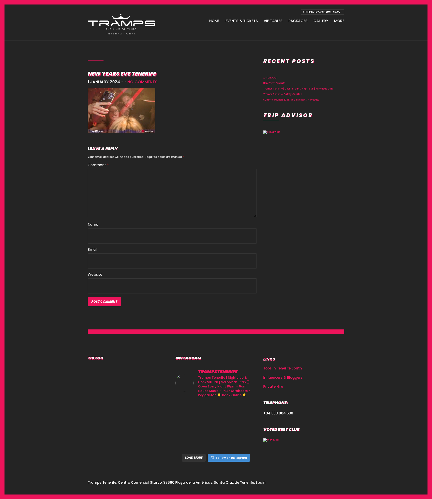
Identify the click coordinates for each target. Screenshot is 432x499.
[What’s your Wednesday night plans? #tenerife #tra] (243, 443)
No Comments (142, 82)
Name (93, 224)
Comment (98, 165)
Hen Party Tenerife (274, 83)
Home (214, 20)
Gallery (320, 20)
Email (92, 249)
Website (95, 274)
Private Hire (273, 386)
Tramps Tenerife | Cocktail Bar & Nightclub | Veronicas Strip (298, 88)
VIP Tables (273, 20)
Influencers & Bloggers (283, 377)
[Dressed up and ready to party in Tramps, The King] (216, 426)
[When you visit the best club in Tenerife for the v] (243, 426)
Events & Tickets (241, 20)
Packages (298, 20)
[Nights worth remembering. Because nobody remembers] (216, 410)
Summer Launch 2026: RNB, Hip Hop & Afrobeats (291, 99)
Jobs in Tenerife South (282, 368)
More (339, 20)
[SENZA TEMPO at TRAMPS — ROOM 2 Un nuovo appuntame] (188, 426)
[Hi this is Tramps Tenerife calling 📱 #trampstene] (188, 410)
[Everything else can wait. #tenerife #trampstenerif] (243, 410)
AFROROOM (270, 77)
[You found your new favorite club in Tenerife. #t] (188, 443)
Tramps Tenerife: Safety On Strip (282, 94)
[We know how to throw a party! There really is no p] (216, 443)
